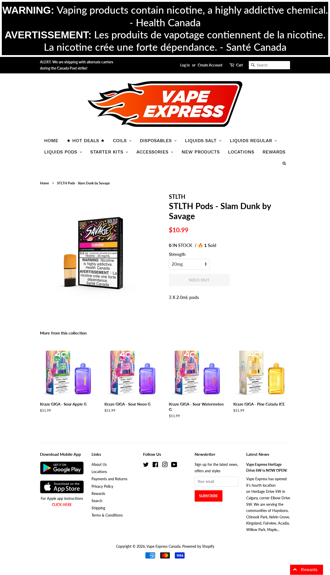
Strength (177, 254)
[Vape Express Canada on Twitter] (146, 465)
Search (97, 501)
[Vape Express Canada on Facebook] (155, 465)
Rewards (98, 493)
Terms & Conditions (107, 515)
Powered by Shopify (198, 546)
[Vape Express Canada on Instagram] (165, 465)
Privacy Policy (102, 486)
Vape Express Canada (163, 546)
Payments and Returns (109, 479)
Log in (185, 65)
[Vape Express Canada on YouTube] (174, 465)
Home (44, 183)
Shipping (98, 508)
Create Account (210, 65)
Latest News (257, 454)
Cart (239, 65)
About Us (99, 464)
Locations (99, 471)
